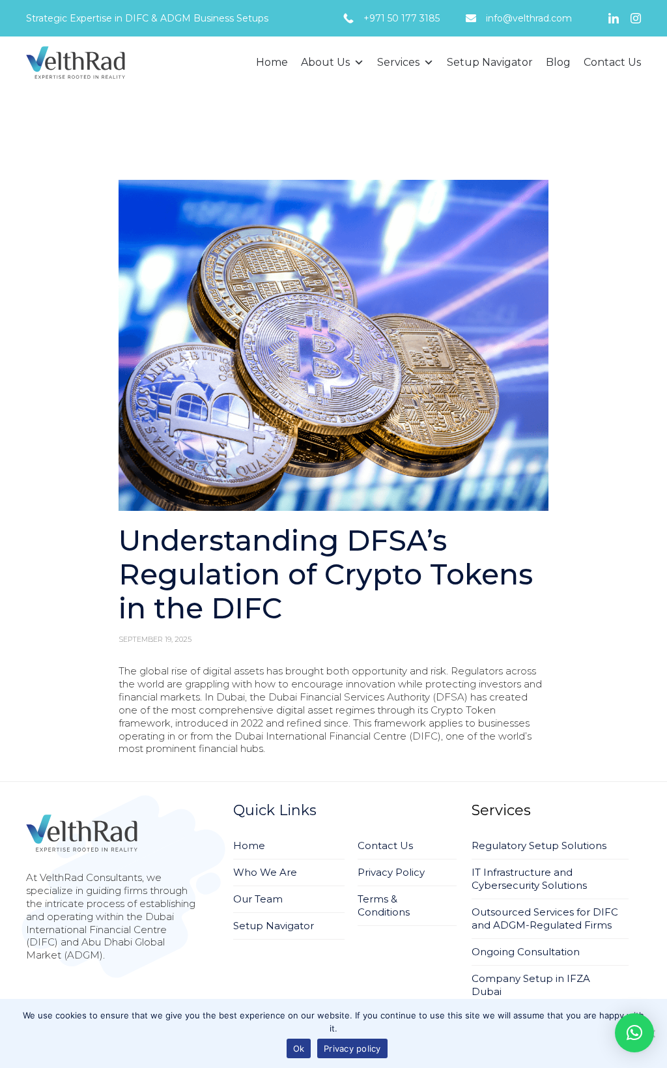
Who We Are (265, 872)
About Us (325, 62)
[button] (334, 345)
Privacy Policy (391, 872)
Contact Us (612, 62)
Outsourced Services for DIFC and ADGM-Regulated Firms (545, 918)
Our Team (258, 899)
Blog (558, 62)
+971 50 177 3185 (401, 18)
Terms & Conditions (384, 905)
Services (398, 62)
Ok (299, 1048)
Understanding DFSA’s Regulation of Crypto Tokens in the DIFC (326, 574)
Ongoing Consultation (526, 951)
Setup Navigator (490, 62)
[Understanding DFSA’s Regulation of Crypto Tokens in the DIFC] (334, 345)
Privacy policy (352, 1048)
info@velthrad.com (529, 18)
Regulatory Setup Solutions (539, 845)
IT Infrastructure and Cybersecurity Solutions (529, 878)
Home (272, 62)
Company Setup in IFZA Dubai (531, 985)
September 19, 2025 (155, 639)
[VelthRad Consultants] (75, 62)
